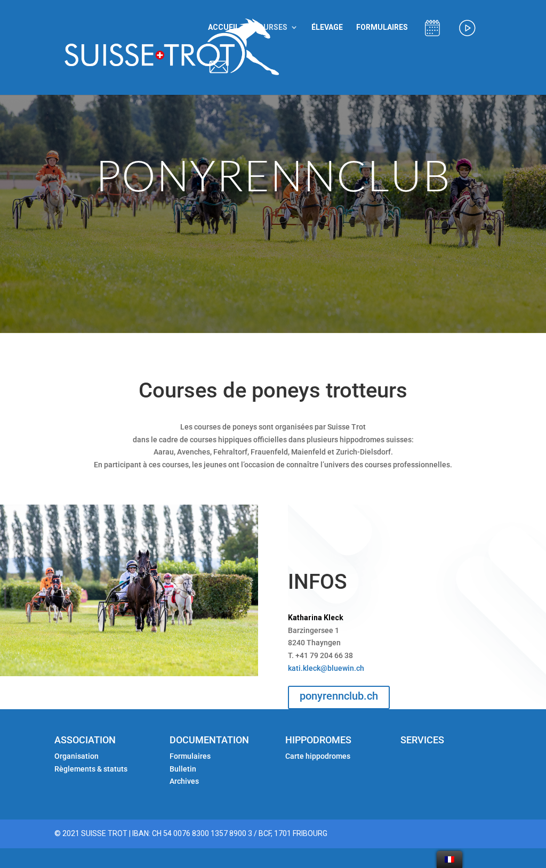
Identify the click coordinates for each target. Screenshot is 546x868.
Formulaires (190, 756)
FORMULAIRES (382, 27)
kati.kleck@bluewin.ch (326, 668)
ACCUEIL (223, 27)
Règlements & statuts (90, 769)
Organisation (76, 756)
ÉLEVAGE (327, 27)
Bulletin (183, 769)
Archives (184, 781)
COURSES (270, 27)
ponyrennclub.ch (339, 695)
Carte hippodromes (318, 756)
